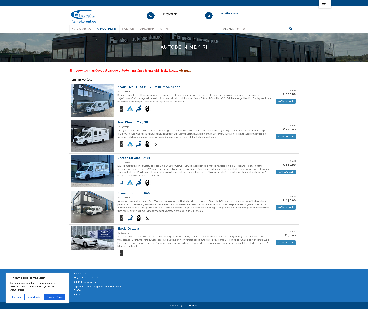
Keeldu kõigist (34, 297)
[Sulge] (66, 275)
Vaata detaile (286, 101)
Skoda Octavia (128, 228)
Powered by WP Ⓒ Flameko (184, 306)
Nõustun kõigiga (55, 297)
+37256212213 (169, 14)
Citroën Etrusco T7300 (133, 158)
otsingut (185, 70)
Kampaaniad (146, 29)
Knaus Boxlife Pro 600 (133, 193)
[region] (37, 288)
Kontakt (165, 29)
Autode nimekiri (106, 29)
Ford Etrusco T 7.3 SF (132, 122)
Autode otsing (81, 29)
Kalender (128, 29)
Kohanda (16, 297)
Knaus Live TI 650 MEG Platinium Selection (148, 87)
